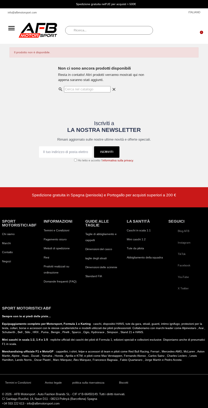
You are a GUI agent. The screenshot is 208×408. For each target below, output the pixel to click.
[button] (11, 28)
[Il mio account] (189, 30)
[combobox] (109, 30)
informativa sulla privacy (117, 160)
